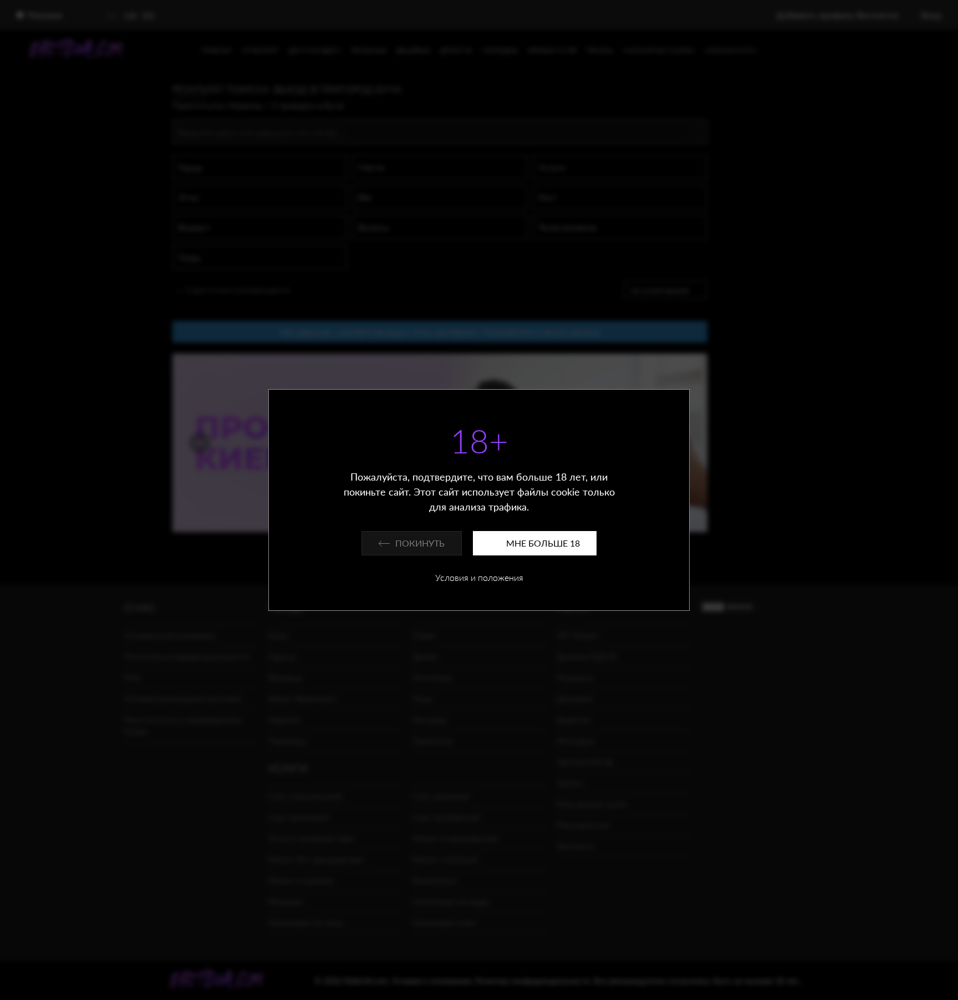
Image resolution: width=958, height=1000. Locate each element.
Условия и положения (479, 577)
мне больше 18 (543, 543)
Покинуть (420, 543)
